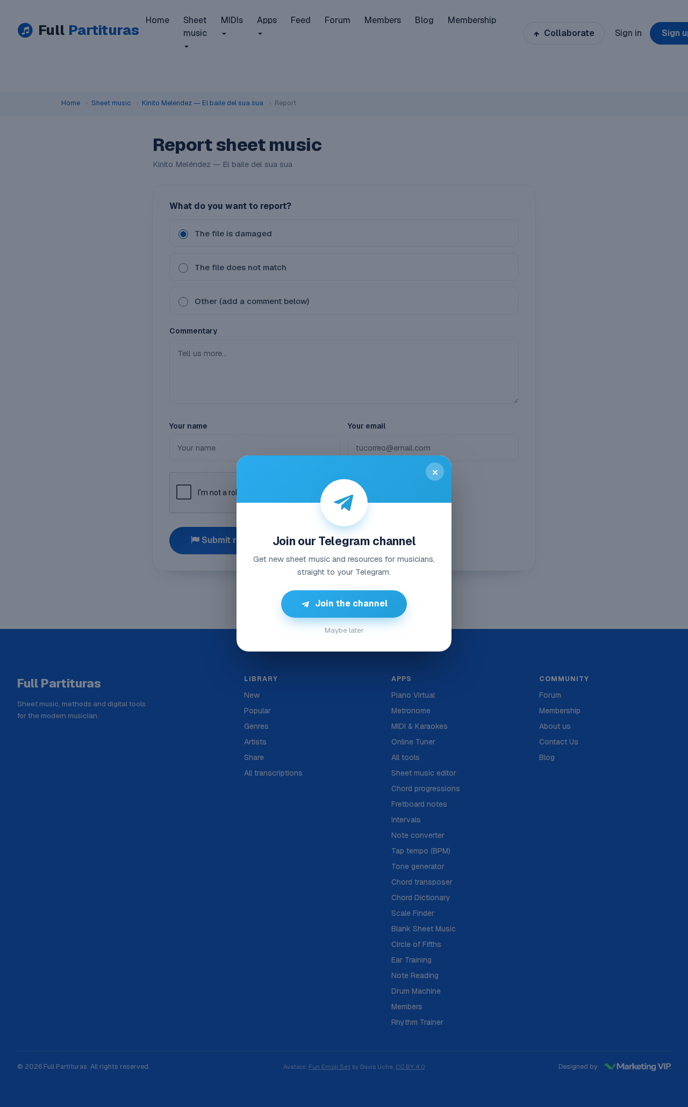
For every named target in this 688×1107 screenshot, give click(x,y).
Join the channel (351, 603)
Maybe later (344, 630)
